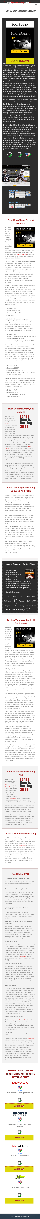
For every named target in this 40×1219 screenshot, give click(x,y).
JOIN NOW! (19, 1106)
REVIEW (20, 1090)
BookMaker (8, 424)
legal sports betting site (19, 1020)
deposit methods (22, 254)
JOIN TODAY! (20, 60)
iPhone (7, 785)
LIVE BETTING (10, 158)
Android (7, 787)
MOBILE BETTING (19, 158)
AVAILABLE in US (29, 158)
